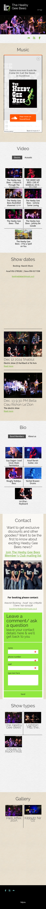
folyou (23, 902)
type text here (14, 673)
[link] (7, 7)
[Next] (43, 25)
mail (10, 664)
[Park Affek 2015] (13, 816)
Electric (17, 157)
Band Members (17, 436)
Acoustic (28, 157)
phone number (14, 657)
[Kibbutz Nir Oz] (32, 814)
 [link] (34, 37)
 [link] (28, 37)
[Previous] (3, 25)
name (10, 648)
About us (32, 436)
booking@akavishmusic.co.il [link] (23, 276)
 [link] (39, 37)
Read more (8, 366)
